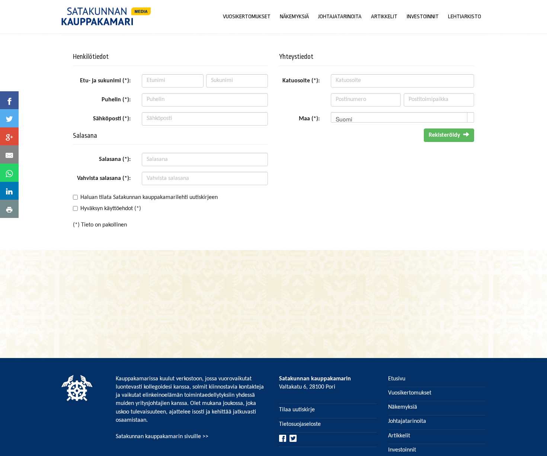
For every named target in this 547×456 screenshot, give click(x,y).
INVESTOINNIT (423, 16)
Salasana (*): (115, 159)
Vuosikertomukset (409, 393)
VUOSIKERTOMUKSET (247, 16)
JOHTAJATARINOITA (340, 16)
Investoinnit (402, 450)
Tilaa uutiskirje (297, 410)
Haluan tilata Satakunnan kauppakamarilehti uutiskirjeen (149, 197)
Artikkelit (399, 436)
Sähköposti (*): (112, 119)
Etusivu (396, 379)
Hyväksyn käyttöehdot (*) (110, 209)
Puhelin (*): (116, 100)
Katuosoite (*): (301, 81)
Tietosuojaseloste (300, 424)
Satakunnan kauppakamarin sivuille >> (162, 437)
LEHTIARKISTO (464, 16)
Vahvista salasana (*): (104, 178)
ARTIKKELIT (384, 16)
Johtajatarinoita (407, 421)
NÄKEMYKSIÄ (294, 16)
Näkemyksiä (402, 407)
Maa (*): (309, 119)
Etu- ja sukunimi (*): (105, 81)
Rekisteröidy (444, 135)
